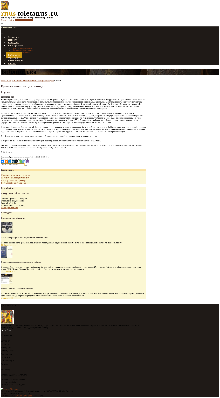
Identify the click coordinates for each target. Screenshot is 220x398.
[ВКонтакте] (2, 161)
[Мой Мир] (9, 161)
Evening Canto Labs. (23, 396)
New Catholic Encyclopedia (13, 183)
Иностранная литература (13, 180)
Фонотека (5, 357)
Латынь (12, 63)
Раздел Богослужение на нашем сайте (17, 288)
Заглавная (6, 80)
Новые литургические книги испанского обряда (21, 262)
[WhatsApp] (20, 161)
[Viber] (27, 161)
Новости (5, 344)
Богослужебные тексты (23, 50)
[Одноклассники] (6, 161)
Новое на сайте (17, 20)
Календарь (6, 347)
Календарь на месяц (9, 208)
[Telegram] (23, 161)
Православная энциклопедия (39, 80)
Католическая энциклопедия (15, 178)
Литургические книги (22, 48)
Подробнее (6, 330)
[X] (16, 161)
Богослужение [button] (15, 45)
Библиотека (18, 80)
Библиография (7, 360)
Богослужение (7, 351)
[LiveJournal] (13, 161)
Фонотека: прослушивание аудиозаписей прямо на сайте (24, 238)
